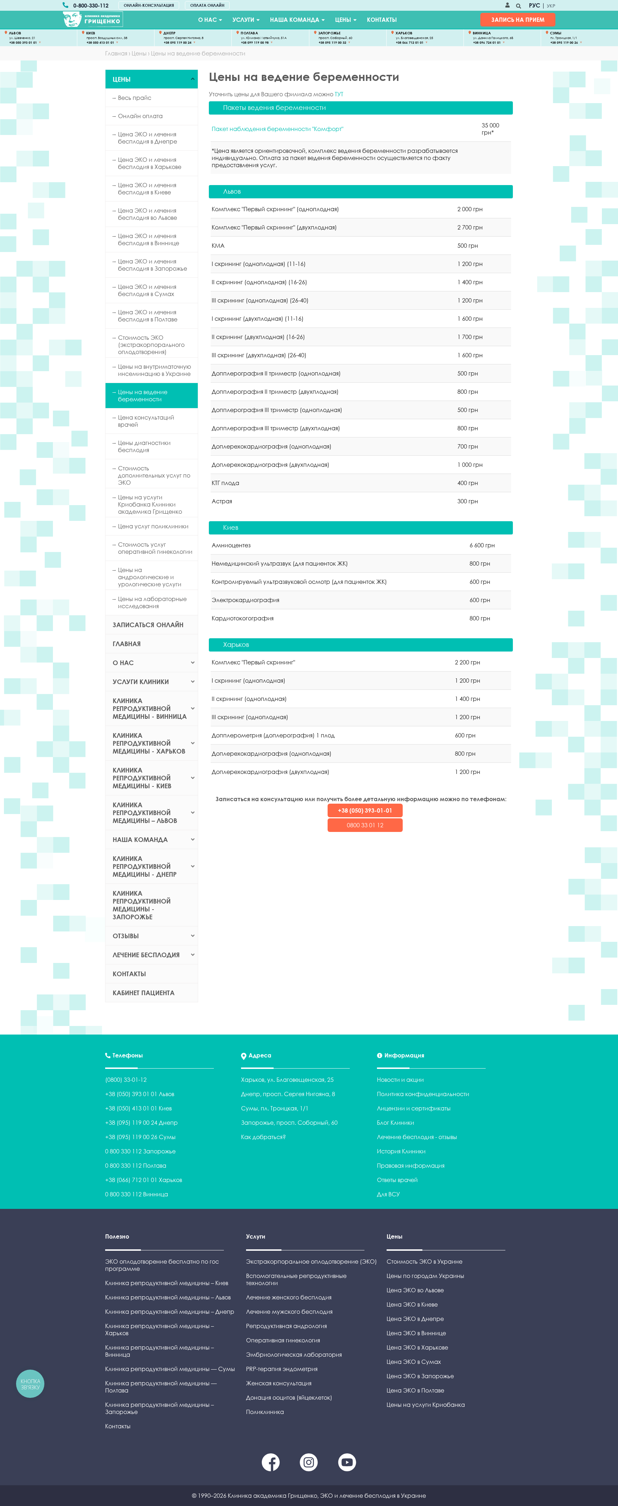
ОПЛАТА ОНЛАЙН (207, 5)
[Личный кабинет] (507, 5)
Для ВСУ (388, 1194)
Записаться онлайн (148, 625)
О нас (207, 19)
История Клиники (401, 1151)
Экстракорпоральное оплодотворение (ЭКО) (311, 1261)
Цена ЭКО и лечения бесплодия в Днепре (147, 138)
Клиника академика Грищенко (272, 1495)
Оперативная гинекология (283, 1340)
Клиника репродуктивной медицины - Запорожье (142, 905)
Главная (127, 644)
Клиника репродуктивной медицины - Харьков (149, 743)
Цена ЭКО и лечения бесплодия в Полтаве (147, 316)
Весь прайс (134, 97)
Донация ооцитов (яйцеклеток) (289, 1397)
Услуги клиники (141, 682)
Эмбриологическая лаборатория (294, 1354)
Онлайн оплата (140, 116)
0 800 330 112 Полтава (135, 1165)
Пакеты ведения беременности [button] (274, 107)
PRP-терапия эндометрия (282, 1368)
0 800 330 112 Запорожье (140, 1151)
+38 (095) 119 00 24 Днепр (141, 1122)
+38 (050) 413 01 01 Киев (138, 1108)
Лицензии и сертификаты (414, 1108)
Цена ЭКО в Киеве (412, 1304)
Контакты (382, 19)
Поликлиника (265, 1411)
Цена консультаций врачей (146, 421)
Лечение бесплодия (146, 955)
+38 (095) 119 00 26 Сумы (140, 1137)
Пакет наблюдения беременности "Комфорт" (277, 128)
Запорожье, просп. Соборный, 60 (289, 1122)
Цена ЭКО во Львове (415, 1290)
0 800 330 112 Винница (136, 1194)
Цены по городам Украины (425, 1275)
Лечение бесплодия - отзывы (417, 1137)
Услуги (243, 19)
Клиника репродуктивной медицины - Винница (150, 708)
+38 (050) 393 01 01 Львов (139, 1094)
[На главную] (93, 19)
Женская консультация (279, 1383)
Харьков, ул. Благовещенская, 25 (287, 1079)
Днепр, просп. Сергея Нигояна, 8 (288, 1094)
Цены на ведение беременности (142, 395)
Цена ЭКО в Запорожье (420, 1376)
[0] (271, 1469)
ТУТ (339, 94)
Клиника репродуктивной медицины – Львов (145, 812)
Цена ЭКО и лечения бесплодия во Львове (147, 214)
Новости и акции (400, 1079)
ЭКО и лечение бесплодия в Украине (373, 1495)
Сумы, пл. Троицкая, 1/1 (275, 1108)
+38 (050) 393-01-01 (365, 810)
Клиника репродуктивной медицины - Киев (142, 778)
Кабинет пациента (144, 993)
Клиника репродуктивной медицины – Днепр (169, 1311)
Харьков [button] (236, 644)
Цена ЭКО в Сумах (414, 1361)
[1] (309, 1469)
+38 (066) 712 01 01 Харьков (143, 1179)
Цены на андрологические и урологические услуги (149, 577)
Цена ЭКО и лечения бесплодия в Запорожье (152, 265)
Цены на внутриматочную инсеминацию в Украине (154, 370)
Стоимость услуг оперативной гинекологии (155, 548)
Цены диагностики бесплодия (144, 446)
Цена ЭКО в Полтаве (415, 1390)
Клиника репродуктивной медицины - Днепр (145, 866)
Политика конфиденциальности (423, 1094)
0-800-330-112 (90, 5)
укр (551, 6)
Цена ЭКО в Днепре (415, 1318)
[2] (347, 1469)
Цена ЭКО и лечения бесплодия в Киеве (147, 188)
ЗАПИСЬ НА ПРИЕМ (517, 19)
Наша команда (294, 19)
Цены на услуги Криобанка (426, 1404)
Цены (343, 19)
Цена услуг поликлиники (153, 526)
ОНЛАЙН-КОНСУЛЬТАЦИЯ (149, 5)
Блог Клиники (395, 1122)
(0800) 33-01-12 (126, 1079)
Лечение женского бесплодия (289, 1297)
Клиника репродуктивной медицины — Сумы (170, 1368)
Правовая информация (411, 1165)
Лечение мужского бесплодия (289, 1311)
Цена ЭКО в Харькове (417, 1347)
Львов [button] (232, 191)
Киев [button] (230, 527)
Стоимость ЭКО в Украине (424, 1261)
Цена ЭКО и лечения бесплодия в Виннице (148, 239)
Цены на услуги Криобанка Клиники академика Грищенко (150, 504)
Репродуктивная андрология (286, 1326)
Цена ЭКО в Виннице (416, 1333)
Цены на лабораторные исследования (152, 602)
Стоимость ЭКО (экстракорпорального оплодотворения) (151, 344)
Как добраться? (263, 1137)
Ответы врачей (397, 1179)
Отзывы (126, 936)
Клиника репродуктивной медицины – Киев (166, 1283)
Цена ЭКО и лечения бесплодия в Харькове (149, 163)
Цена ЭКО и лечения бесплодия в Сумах (147, 290)
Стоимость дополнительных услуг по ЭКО (154, 475)
